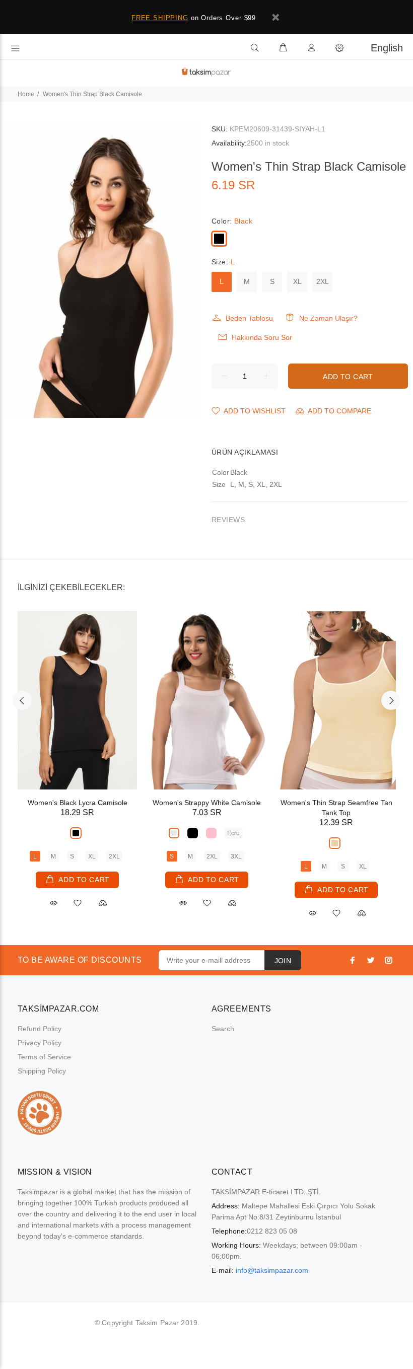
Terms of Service (44, 1057)
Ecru (233, 833)
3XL (236, 856)
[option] (77, 750)
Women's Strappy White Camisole (207, 803)
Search (223, 1029)
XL (297, 281)
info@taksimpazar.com (272, 1270)
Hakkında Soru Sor (262, 337)
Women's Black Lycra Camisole (77, 803)
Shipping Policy (42, 1071)
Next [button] (390, 700)
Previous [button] (22, 700)
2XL (322, 281)
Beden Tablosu (249, 318)
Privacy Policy (39, 1043)
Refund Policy (39, 1029)
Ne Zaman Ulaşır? (328, 318)
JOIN (283, 961)
